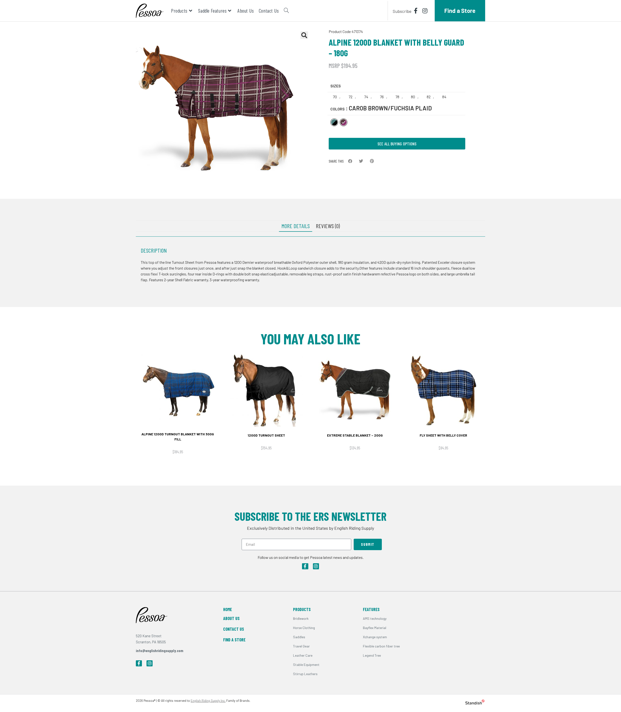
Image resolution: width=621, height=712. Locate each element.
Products (302, 609)
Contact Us (233, 629)
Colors (337, 109)
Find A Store (234, 639)
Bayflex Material (374, 628)
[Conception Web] (475, 703)
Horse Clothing (304, 628)
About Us (231, 618)
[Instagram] (316, 566)
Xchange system (375, 637)
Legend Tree (372, 655)
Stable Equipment (306, 664)
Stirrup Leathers (305, 674)
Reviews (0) (328, 225)
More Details (295, 225)
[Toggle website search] (286, 10)
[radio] (335, 96)
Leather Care (302, 655)
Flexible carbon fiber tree (381, 646)
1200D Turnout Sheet (266, 435)
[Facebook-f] (305, 566)
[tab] (295, 226)
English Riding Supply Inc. (208, 701)
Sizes (335, 85)
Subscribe (402, 11)
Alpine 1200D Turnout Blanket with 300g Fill (177, 436)
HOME (227, 609)
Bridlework (301, 618)
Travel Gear (301, 646)
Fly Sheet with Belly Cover (443, 435)
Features (371, 609)
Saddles (299, 637)
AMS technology (374, 618)
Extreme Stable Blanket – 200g (355, 435)
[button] (350, 161)
